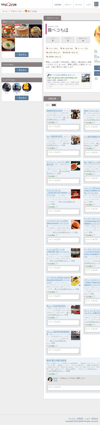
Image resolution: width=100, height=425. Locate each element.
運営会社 (94, 418)
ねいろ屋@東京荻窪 (55, 136)
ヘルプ (87, 418)
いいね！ (52, 122)
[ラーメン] (82, 48)
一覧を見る (21, 55)
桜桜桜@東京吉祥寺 (55, 111)
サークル (72, 418)
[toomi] (50, 379)
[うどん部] (8, 44)
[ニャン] (26, 87)
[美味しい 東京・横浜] (22, 31)
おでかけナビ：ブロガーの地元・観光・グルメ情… (35, 35)
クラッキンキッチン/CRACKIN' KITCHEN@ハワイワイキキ (58, 192)
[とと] (6, 87)
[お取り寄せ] (53, 52)
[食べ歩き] (67, 48)
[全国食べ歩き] (54, 57)
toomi (55, 378)
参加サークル (83, 40)
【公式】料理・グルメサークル (8, 36)
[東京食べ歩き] (70, 52)
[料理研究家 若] (16, 87)
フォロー (52, 40)
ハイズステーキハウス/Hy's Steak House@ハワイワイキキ (58, 223)
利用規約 (80, 418)
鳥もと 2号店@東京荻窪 (56, 306)
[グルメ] (52, 48)
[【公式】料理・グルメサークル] (8, 31)
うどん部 (8, 50)
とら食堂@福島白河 (92, 137)
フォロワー (68, 40)
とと (6, 93)
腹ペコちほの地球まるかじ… (62, 232)
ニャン (27, 93)
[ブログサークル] (9, 4)
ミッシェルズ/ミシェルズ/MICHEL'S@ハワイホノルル (58, 251)
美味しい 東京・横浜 (22, 36)
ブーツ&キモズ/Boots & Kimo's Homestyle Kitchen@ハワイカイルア (58, 280)
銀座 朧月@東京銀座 (56, 360)
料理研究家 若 (16, 92)
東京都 (96, 57)
